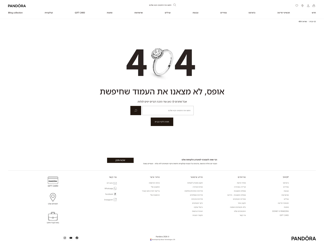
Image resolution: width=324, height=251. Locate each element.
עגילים (168, 12)
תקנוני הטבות (198, 215)
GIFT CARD (80, 12)
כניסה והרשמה (154, 183)
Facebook (109, 194)
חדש (314, 12)
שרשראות (138, 12)
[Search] (174, 5)
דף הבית (312, 21)
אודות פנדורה (198, 187)
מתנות (109, 12)
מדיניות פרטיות (197, 199)
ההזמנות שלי (155, 195)
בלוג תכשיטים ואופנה (238, 207)
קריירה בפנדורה (240, 187)
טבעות (195, 12)
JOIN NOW (120, 160)
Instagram (108, 199)
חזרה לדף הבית (162, 121)
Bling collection (15, 12)
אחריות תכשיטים (239, 199)
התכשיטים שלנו (240, 211)
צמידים (223, 12)
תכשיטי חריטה (283, 12)
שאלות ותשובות (240, 191)
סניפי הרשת (241, 183)
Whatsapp (109, 188)
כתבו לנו (110, 183)
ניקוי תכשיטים (197, 203)
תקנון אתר (242, 203)
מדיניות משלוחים (196, 195)
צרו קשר (243, 215)
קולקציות (49, 12)
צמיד (287, 187)
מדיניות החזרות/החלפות (194, 191)
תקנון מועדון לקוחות (195, 183)
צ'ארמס (252, 12)
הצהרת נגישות (197, 211)
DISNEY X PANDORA (280, 211)
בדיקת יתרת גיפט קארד (151, 191)
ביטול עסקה (198, 207)
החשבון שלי (155, 187)
